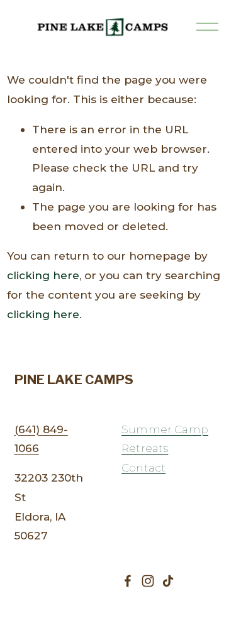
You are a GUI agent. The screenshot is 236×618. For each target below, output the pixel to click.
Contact (143, 467)
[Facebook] (127, 581)
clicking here (43, 275)
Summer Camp (164, 429)
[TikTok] (168, 581)
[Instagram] (148, 581)
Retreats (144, 448)
